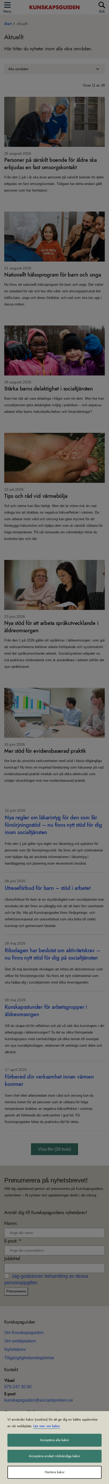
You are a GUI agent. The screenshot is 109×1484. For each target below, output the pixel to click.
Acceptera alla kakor (54, 1440)
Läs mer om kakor (46, 1426)
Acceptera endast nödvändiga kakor (54, 1456)
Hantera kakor (55, 1472)
